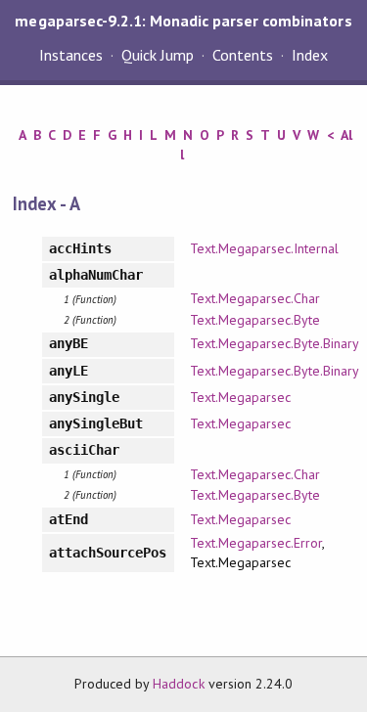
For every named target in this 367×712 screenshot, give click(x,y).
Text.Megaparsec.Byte (255, 320)
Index (310, 55)
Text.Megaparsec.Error (256, 543)
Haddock (178, 683)
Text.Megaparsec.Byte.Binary (275, 343)
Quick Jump (157, 55)
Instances (71, 55)
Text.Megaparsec (240, 397)
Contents (242, 55)
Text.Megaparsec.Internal (265, 248)
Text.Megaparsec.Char (255, 298)
